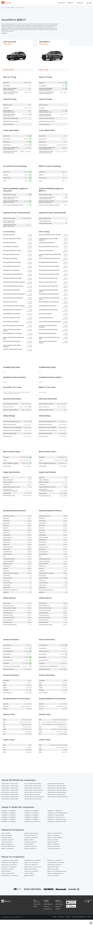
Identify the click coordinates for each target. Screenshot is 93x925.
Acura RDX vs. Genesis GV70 (54, 848)
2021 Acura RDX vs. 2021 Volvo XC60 (33, 798)
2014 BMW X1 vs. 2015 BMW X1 (32, 812)
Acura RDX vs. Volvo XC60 (30, 842)
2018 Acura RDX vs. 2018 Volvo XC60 (56, 783)
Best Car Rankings (48, 904)
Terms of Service (60, 916)
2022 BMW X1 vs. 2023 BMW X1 (8, 810)
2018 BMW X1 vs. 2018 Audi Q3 (55, 810)
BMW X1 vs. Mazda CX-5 (7, 844)
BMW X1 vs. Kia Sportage (53, 835)
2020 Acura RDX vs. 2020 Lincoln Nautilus (57, 790)
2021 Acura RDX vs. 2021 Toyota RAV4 (56, 785)
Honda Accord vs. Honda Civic (54, 864)
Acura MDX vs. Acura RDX (30, 846)
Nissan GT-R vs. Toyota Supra (32, 862)
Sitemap (54, 916)
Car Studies (46, 901)
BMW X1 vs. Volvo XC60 (53, 839)
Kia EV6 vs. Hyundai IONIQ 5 (8, 873)
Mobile (35, 906)
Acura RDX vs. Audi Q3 (53, 842)
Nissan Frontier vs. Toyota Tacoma (33, 866)
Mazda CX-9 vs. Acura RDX (54, 846)
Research (70, 3)
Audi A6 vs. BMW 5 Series (53, 866)
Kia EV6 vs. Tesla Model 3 (53, 875)
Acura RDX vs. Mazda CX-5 (31, 835)
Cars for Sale (61, 3)
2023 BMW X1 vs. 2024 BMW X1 (32, 819)
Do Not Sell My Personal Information (79, 916)
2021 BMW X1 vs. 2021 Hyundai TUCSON (57, 821)
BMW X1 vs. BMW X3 (29, 839)
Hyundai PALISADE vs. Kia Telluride (56, 862)
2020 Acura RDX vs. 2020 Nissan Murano (57, 792)
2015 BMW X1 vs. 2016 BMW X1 (8, 812)
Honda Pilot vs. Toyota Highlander (9, 862)
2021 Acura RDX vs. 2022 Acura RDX (9, 785)
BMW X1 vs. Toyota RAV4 (53, 844)
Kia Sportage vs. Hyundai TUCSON (9, 860)
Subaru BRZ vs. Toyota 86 (7, 869)
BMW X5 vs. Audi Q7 (29, 875)
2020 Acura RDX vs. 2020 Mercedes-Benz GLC (58, 796)
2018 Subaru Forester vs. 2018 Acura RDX (34, 796)
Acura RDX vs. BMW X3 (6, 837)
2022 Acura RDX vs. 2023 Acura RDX (9, 783)
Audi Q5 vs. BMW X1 (29, 844)
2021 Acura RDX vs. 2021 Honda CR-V (33, 792)
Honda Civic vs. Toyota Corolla (8, 866)
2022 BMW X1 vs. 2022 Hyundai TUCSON (57, 819)
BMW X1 (12, 7)
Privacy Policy (67, 916)
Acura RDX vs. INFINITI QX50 (8, 846)
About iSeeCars (58, 901)
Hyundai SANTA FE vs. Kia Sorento (33, 860)
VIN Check (79, 3)
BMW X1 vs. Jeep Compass (7, 848)
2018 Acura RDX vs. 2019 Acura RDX (9, 788)
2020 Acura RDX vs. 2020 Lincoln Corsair (34, 790)
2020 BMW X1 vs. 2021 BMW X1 (32, 815)
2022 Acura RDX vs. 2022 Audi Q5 (32, 794)
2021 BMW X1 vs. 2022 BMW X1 (8, 819)
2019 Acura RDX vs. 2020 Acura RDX (9, 792)
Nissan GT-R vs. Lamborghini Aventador (57, 871)
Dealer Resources (48, 908)
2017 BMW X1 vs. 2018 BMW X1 (8, 817)
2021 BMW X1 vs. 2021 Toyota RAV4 (56, 815)
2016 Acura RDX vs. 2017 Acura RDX (9, 796)
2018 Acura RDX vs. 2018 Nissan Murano (57, 788)
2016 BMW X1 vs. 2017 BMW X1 (8, 815)
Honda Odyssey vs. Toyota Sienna (9, 875)
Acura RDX (7, 7)
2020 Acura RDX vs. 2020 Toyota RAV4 (56, 794)
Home (2, 7)
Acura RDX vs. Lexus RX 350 (31, 837)
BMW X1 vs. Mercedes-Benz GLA (55, 833)
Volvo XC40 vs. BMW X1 (6, 835)
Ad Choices (89, 916)
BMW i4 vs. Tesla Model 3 (30, 869)
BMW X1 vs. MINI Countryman (32, 833)
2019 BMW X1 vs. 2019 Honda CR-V (33, 821)
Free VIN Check (37, 904)
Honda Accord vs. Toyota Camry (9, 864)
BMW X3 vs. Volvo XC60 (53, 869)
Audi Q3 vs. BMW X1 (6, 833)
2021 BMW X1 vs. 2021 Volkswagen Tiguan (57, 812)
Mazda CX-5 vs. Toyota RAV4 (54, 860)
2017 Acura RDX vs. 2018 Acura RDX (9, 798)
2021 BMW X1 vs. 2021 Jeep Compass (56, 817)
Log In (90, 3)
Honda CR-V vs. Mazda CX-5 (31, 864)
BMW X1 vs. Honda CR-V (30, 848)
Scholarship (57, 906)
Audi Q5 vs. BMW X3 (6, 871)
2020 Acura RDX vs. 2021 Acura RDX (9, 790)
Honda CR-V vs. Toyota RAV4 (31, 871)
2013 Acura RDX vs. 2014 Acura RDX (33, 783)
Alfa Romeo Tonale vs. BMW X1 (55, 837)
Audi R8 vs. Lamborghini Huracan (55, 873)
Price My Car (46, 906)
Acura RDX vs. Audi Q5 (6, 842)
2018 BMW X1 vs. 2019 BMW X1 (8, 821)
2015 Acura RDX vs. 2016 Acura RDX (9, 794)
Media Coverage (59, 904)
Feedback (57, 908)
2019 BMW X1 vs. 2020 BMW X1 (32, 810)
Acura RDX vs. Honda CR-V (7, 839)
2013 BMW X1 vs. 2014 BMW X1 (32, 817)
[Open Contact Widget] (91, 923)
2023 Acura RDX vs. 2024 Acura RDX (33, 788)
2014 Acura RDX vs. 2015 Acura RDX (33, 785)
